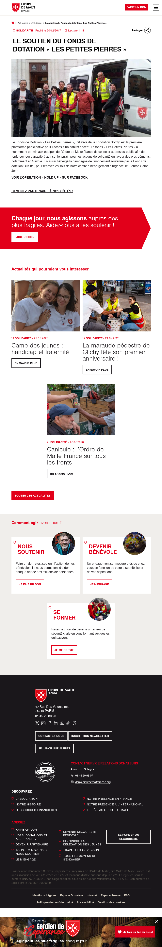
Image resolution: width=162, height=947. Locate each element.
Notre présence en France (109, 798)
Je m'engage (99, 584)
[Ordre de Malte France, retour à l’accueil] (22, 7)
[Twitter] (37, 723)
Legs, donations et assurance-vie (32, 837)
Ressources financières (36, 810)
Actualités (23, 23)
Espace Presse (111, 895)
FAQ (127, 895)
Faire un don (136, 7)
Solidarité (36, 23)
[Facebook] (50, 723)
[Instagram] (43, 723)
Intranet (92, 895)
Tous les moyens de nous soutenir (32, 852)
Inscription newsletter (90, 736)
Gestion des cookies (111, 902)
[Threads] (75, 723)
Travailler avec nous (81, 850)
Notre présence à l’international (115, 804)
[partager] (147, 30)
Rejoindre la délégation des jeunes (82, 842)
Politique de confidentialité (55, 902)
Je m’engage (26, 859)
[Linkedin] (56, 723)
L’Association (27, 798)
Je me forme (64, 650)
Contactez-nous (51, 736)
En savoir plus (26, 363)
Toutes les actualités (32, 496)
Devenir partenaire (32, 844)
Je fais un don (30, 584)
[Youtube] (62, 723)
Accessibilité (85, 902)
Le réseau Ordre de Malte (109, 810)
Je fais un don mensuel (138, 932)
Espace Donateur (71, 895)
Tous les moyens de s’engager (79, 857)
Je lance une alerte (54, 748)
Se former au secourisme (128, 837)
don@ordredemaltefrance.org (93, 782)
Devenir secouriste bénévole (79, 833)
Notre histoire (28, 804)
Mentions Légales (44, 895)
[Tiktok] (68, 723)
